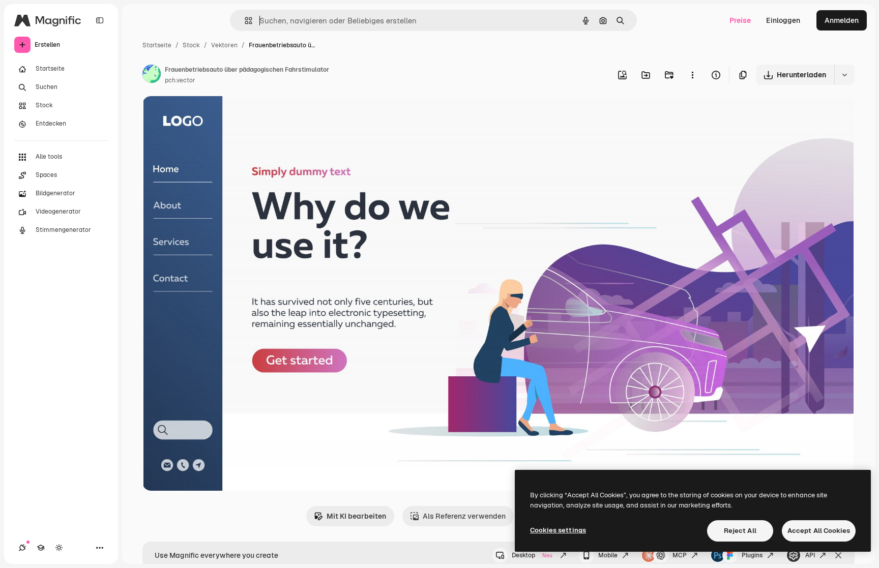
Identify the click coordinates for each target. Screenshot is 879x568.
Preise (740, 20)
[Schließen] (838, 555)
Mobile (608, 555)
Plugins (752, 555)
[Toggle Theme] (59, 548)
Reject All (740, 530)
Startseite (156, 45)
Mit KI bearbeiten (356, 516)
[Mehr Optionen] (692, 75)
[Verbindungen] (22, 548)
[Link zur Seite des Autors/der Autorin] (151, 75)
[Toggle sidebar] (100, 20)
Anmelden (842, 20)
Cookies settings (558, 530)
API (810, 555)
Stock (191, 45)
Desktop (532, 555)
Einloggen (783, 20)
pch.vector (180, 80)
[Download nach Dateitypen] (844, 75)
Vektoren (224, 45)
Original (207, 116)
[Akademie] (41, 548)
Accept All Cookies (818, 530)
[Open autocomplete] (244, 20)
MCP (679, 555)
